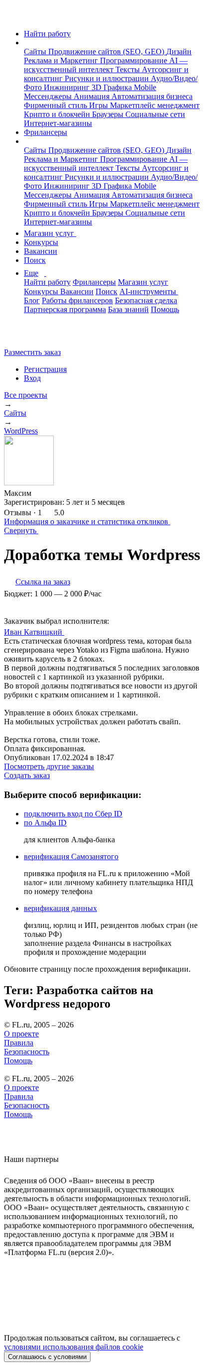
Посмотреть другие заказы (49, 766)
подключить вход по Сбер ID (73, 813)
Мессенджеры (49, 96)
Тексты (128, 69)
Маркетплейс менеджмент (155, 105)
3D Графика (113, 87)
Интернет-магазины (58, 123)
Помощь (165, 309)
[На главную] (13, 16)
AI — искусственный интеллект (106, 65)
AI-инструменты (148, 291)
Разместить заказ (32, 352)
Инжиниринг (68, 87)
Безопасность (26, 1051)
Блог (32, 300)
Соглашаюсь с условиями (47, 1357)
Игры (99, 105)
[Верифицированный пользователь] (73, 631)
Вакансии (40, 251)
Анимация (92, 96)
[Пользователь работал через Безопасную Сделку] (40, 493)
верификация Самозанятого (71, 856)
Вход (32, 378)
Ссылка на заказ (42, 581)
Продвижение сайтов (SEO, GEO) (107, 51)
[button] (27, 42)
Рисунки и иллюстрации (108, 78)
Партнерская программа (65, 309)
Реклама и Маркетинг (62, 60)
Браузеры (108, 114)
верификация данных (60, 908)
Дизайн (179, 51)
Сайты (36, 51)
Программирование (134, 60)
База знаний (128, 309)
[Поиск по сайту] (32, 335)
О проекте (21, 1033)
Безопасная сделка (146, 300)
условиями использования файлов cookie (73, 1347)
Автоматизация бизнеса (152, 96)
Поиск (35, 260)
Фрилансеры (45, 132)
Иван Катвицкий (34, 632)
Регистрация (45, 369)
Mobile (145, 87)
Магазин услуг (50, 233)
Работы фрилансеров (77, 300)
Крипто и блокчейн (58, 114)
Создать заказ (27, 775)
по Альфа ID (45, 822)
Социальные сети (155, 114)
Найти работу (47, 33)
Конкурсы (41, 242)
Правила (18, 1042)
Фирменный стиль (56, 105)
